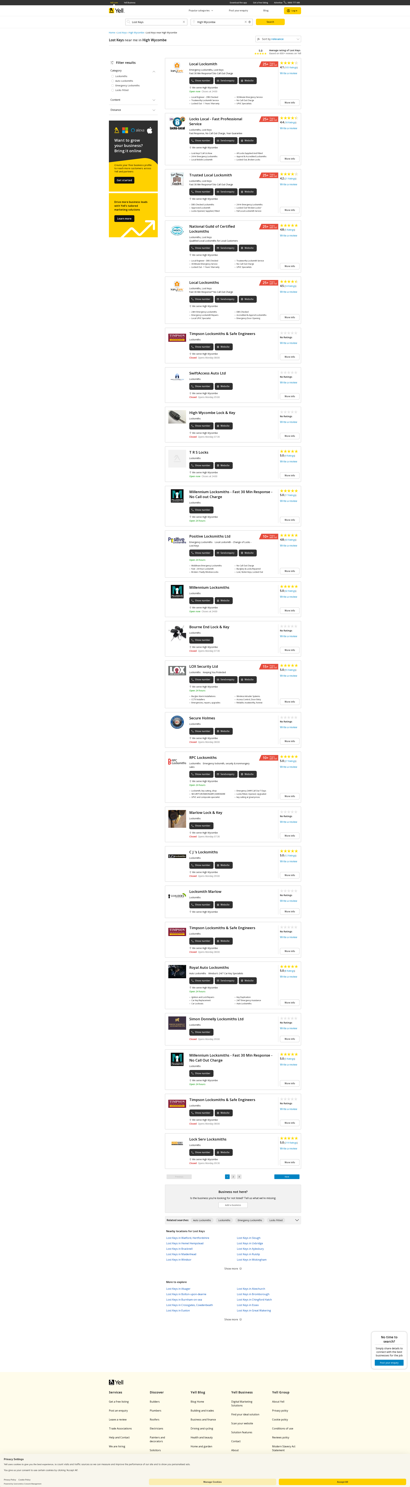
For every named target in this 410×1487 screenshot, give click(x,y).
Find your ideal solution (245, 1414)
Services (115, 1392)
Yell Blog (198, 1392)
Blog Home (197, 1401)
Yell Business (129, 2)
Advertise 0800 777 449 (287, 2)
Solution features (241, 1432)
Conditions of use (282, 1428)
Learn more (124, 218)
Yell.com (114, 2)
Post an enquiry (118, 1410)
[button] (184, 22)
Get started (124, 180)
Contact (236, 1441)
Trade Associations (120, 1428)
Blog (266, 10)
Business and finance (203, 1419)
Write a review (288, 73)
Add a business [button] (233, 1205)
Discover (157, 1392)
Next (287, 1176)
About (235, 1450)
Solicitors (155, 1450)
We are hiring (117, 1446)
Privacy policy (280, 1410)
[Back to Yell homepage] (117, 10)
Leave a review (118, 1419)
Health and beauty (202, 1437)
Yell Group (280, 1392)
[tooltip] (249, 22)
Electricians (156, 1428)
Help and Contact (119, 1437)
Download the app (238, 2)
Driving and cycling (202, 1428)
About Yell (278, 1401)
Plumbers (155, 1410)
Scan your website (242, 1423)
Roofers (154, 1419)
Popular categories (199, 10)
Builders (155, 1401)
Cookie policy (280, 1419)
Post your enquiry (238, 10)
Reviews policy (280, 1437)
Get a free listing (260, 2)
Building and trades (202, 1410)
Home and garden (201, 1446)
